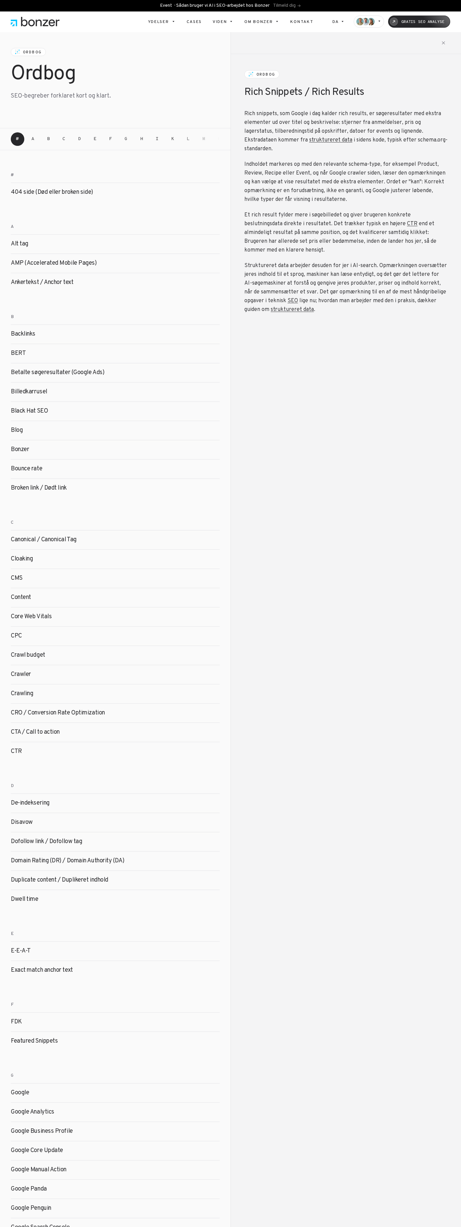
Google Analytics (32, 1112)
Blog (17, 430)
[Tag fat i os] (369, 22)
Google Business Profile (42, 1131)
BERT (18, 353)
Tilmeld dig (284, 5)
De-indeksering (30, 803)
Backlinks (23, 334)
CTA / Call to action (35, 732)
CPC (16, 636)
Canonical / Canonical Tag (44, 540)
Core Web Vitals (31, 617)
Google (20, 1093)
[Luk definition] (443, 43)
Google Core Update (37, 1150)
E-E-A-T (21, 951)
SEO (293, 300)
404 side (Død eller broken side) (52, 192)
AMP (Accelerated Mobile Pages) (54, 263)
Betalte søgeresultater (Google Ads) (57, 372)
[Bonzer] (35, 21)
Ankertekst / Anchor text (42, 282)
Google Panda (29, 1189)
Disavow (22, 822)
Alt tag (19, 244)
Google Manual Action (38, 1170)
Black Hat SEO (29, 411)
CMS (17, 578)
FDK (16, 1022)
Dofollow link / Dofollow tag (46, 841)
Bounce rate (26, 469)
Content (21, 597)
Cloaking (22, 559)
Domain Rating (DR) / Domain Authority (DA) (67, 861)
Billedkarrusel (29, 392)
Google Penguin (31, 1208)
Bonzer (20, 449)
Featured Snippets (34, 1041)
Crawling (22, 694)
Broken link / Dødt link (39, 488)
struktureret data (330, 140)
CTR (16, 751)
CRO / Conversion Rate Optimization (58, 713)
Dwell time (24, 899)
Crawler (21, 674)
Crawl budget (28, 655)
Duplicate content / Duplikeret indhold (59, 880)
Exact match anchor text (42, 970)
